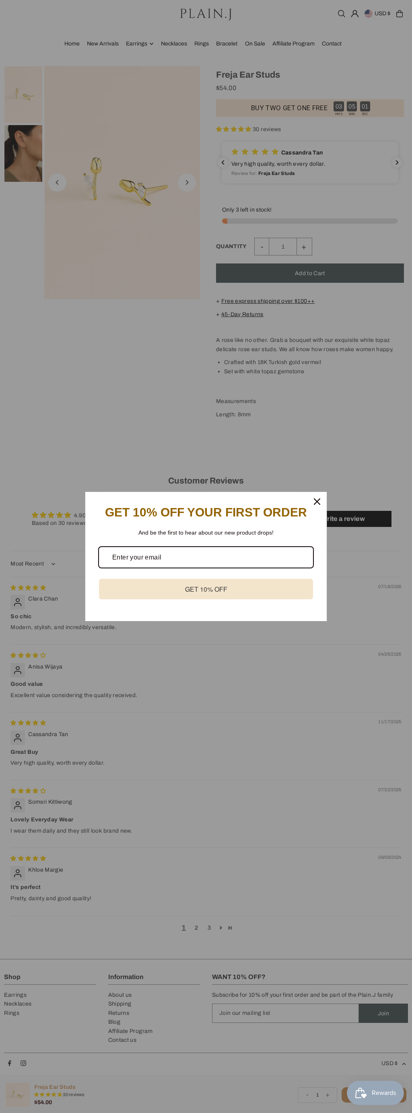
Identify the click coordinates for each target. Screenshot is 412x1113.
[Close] (317, 501)
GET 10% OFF (206, 589)
